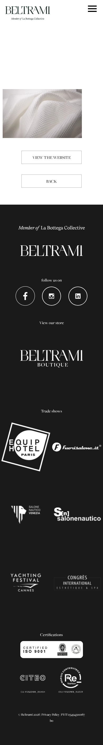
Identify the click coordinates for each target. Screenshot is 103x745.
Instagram (51, 296)
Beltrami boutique (51, 359)
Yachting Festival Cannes (26, 582)
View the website (51, 157)
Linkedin (78, 296)
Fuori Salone (77, 447)
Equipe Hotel (26, 447)
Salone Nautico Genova (77, 515)
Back (51, 181)
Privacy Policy (50, 714)
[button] (92, 9)
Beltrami (27, 13)
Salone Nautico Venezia (26, 515)
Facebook (25, 296)
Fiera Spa (77, 582)
